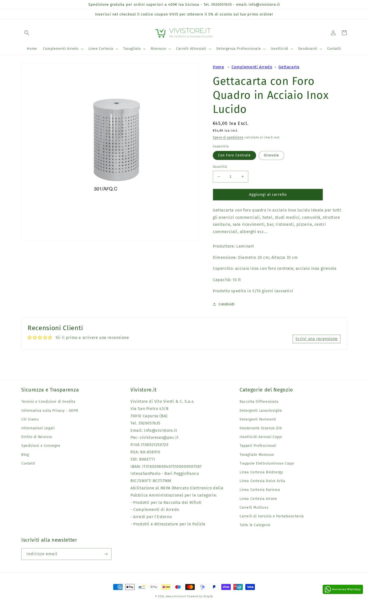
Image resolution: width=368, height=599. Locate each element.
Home (218, 67)
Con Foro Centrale (234, 155)
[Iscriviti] (105, 554)
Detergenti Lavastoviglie (261, 411)
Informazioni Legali (38, 428)
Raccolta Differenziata (259, 402)
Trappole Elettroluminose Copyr (267, 463)
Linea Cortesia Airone (258, 499)
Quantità (220, 166)
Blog (25, 455)
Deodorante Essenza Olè (261, 428)
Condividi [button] (227, 304)
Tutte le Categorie (255, 525)
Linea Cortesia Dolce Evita (262, 481)
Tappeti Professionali (258, 446)
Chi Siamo (30, 419)
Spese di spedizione (228, 137)
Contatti (28, 463)
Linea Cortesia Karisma (260, 490)
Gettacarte (288, 67)
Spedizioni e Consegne (41, 446)
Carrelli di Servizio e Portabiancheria (272, 516)
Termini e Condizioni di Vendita (48, 402)
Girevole (271, 155)
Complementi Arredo (252, 67)
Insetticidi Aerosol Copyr (261, 437)
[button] (26, 32)
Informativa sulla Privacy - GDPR (49, 411)
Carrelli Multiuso (254, 507)
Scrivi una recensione (316, 338)
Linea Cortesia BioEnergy (261, 472)
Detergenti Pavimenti (258, 419)
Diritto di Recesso (36, 437)
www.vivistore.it (176, 596)
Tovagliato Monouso (257, 455)
